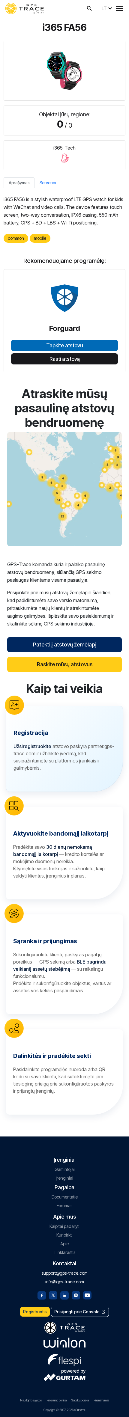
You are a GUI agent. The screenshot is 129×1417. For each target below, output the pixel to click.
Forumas (64, 1205)
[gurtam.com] (64, 1343)
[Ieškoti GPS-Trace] (89, 8)
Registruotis (35, 1311)
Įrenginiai (64, 1178)
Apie (64, 1243)
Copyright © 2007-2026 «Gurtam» (65, 1410)
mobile (40, 238)
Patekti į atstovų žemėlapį (64, 644)
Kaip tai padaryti (65, 1226)
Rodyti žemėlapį (65, 489)
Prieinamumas (101, 1400)
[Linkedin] (64, 1295)
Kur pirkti (64, 1234)
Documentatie (65, 1196)
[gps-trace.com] (24, 8)
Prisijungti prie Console (77, 1311)
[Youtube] (87, 1295)
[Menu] (119, 8)
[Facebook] (42, 1295)
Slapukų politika (80, 1400)
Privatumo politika (56, 1400)
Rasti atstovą (65, 359)
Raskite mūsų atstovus (64, 664)
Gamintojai (65, 1169)
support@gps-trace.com (65, 1273)
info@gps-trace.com (64, 1281)
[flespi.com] (64, 1359)
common (16, 238)
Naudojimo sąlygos (31, 1400)
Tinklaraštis (64, 1252)
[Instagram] (76, 1295)
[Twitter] (53, 1295)
